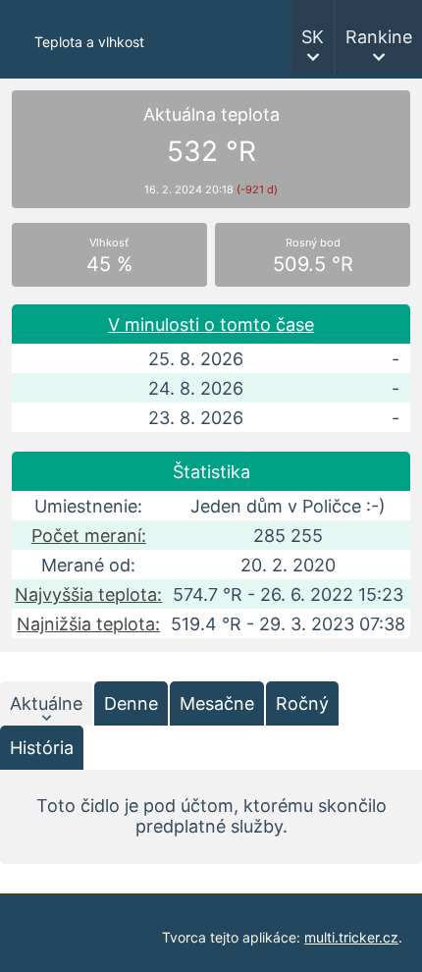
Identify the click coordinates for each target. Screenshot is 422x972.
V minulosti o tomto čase (211, 324)
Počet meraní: (88, 535)
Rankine (378, 37)
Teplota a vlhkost (89, 41)
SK (312, 37)
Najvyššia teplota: (88, 594)
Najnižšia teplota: (88, 624)
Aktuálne (46, 703)
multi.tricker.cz (351, 937)
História (42, 747)
